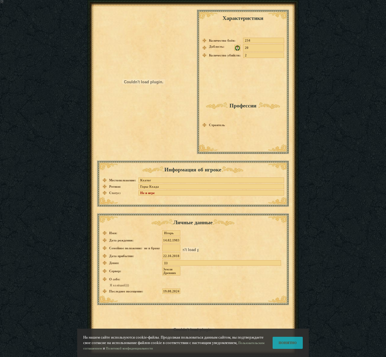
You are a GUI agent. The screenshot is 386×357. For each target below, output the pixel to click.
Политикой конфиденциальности (129, 348)
